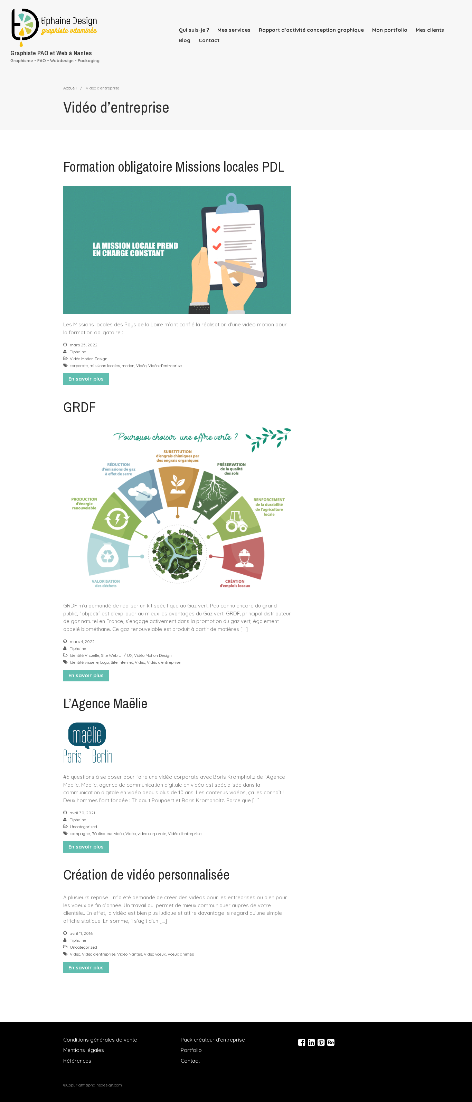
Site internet (122, 662)
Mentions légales (83, 1050)
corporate (79, 365)
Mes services (234, 30)
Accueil (70, 87)
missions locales (104, 365)
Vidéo (141, 365)
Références (77, 1060)
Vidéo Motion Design (88, 358)
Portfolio (191, 1050)
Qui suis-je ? (194, 30)
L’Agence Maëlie (105, 703)
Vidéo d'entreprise (165, 365)
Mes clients (430, 30)
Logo (104, 662)
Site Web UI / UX (116, 655)
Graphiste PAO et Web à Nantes (51, 53)
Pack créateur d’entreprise (213, 1039)
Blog (184, 40)
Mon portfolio (389, 30)
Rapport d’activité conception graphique (311, 30)
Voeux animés (181, 954)
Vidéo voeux (155, 954)
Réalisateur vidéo (108, 833)
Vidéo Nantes (129, 954)
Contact (209, 40)
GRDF (79, 407)
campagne (80, 833)
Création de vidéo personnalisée (146, 874)
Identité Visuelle (84, 655)
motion (128, 365)
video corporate (152, 833)
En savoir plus (86, 378)
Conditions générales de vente (100, 1039)
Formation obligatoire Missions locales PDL (173, 166)
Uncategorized (83, 826)
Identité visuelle (84, 662)
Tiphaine (78, 351)
